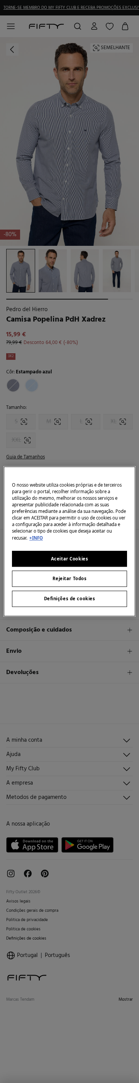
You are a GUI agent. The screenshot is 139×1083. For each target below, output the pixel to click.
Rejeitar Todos (70, 579)
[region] (69, 541)
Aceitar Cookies (69, 559)
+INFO (36, 538)
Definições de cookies (69, 599)
